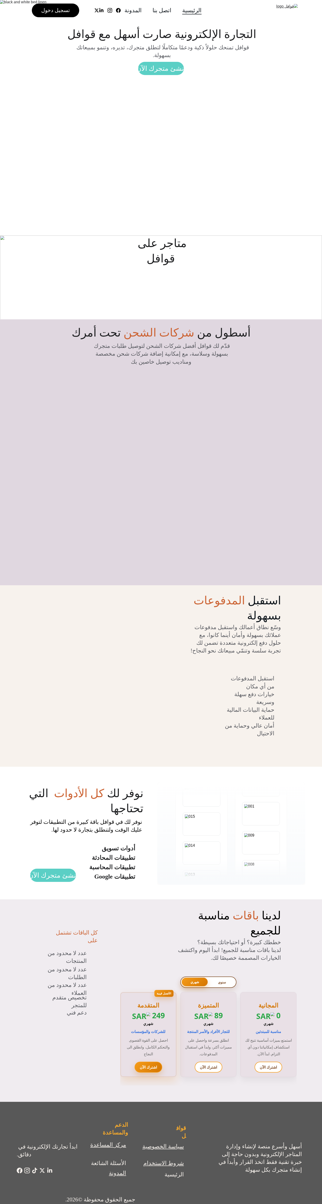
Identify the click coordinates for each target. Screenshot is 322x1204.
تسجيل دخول (55, 10)
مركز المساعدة (108, 1145)
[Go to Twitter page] (96, 10)
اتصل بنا (162, 10)
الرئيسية (192, 10)
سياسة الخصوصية (163, 1146)
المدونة (133, 10)
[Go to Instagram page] (111, 10)
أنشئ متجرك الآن (161, 68)
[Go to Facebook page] (120, 10)
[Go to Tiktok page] (34, 1170)
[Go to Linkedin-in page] (103, 10)
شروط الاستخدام (163, 1163)
